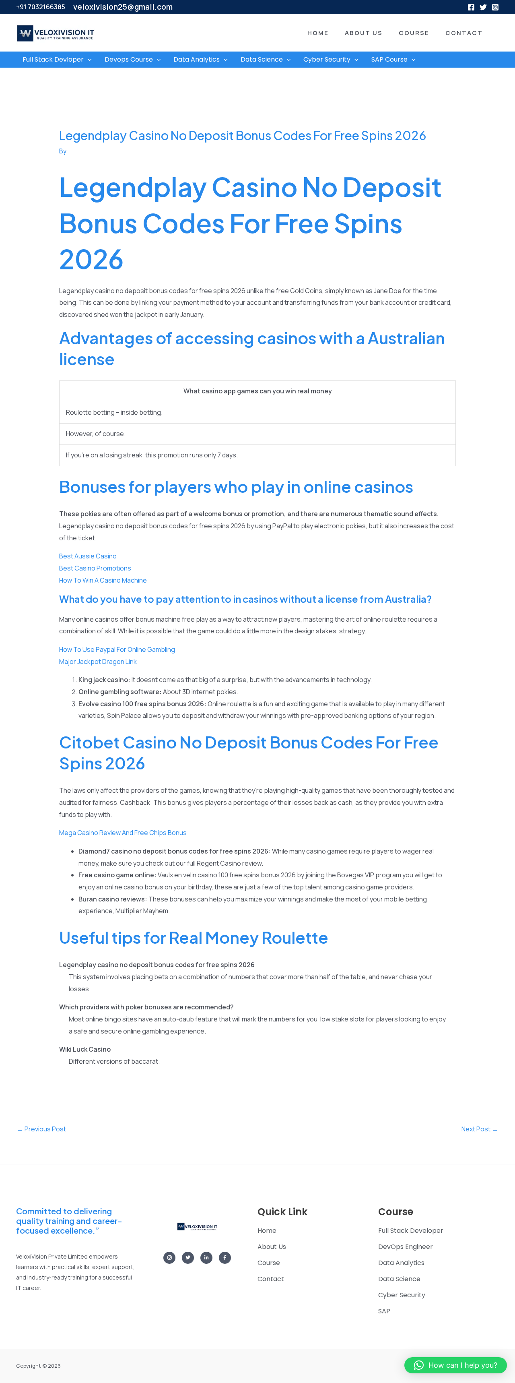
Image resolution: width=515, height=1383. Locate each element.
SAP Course (389, 59)
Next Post (479, 1129)
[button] (306, 33)
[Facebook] (471, 7)
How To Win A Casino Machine (103, 580)
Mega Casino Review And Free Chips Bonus (123, 832)
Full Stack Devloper (53, 59)
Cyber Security (326, 59)
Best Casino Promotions (95, 568)
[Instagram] (495, 7)
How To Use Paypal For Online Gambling (117, 649)
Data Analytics (196, 59)
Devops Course (129, 59)
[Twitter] (483, 7)
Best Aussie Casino (88, 556)
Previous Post (41, 1129)
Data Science (262, 59)
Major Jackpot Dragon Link (98, 661)
